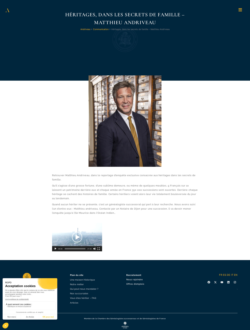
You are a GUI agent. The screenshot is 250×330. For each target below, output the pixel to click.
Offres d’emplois (135, 284)
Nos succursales (79, 293)
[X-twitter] (215, 282)
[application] (77, 237)
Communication (101, 29)
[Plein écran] (98, 248)
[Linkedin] (228, 282)
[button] (77, 237)
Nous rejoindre (134, 279)
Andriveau (85, 29)
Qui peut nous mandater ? (84, 289)
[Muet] (94, 248)
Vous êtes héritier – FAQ (83, 298)
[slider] (75, 248)
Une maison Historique (82, 280)
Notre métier (77, 284)
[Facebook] (208, 282)
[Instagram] (235, 282)
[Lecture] (55, 248)
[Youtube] (221, 282)
